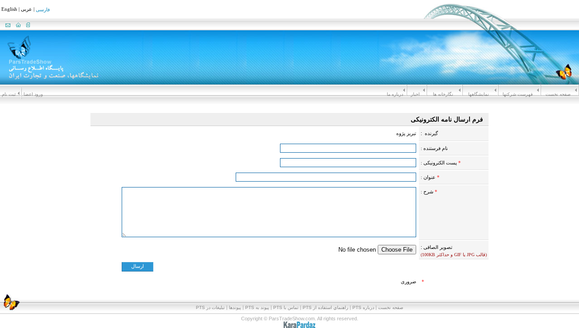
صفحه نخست (558, 94)
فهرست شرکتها (518, 94)
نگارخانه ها (443, 94)
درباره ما (395, 94)
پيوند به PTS (257, 307)
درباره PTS (363, 307)
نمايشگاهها (478, 94)
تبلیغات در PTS (210, 307)
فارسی (43, 10)
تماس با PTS (286, 307)
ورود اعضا (33, 94)
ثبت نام (9, 94)
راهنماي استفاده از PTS (325, 307)
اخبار (415, 94)
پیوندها (235, 307)
